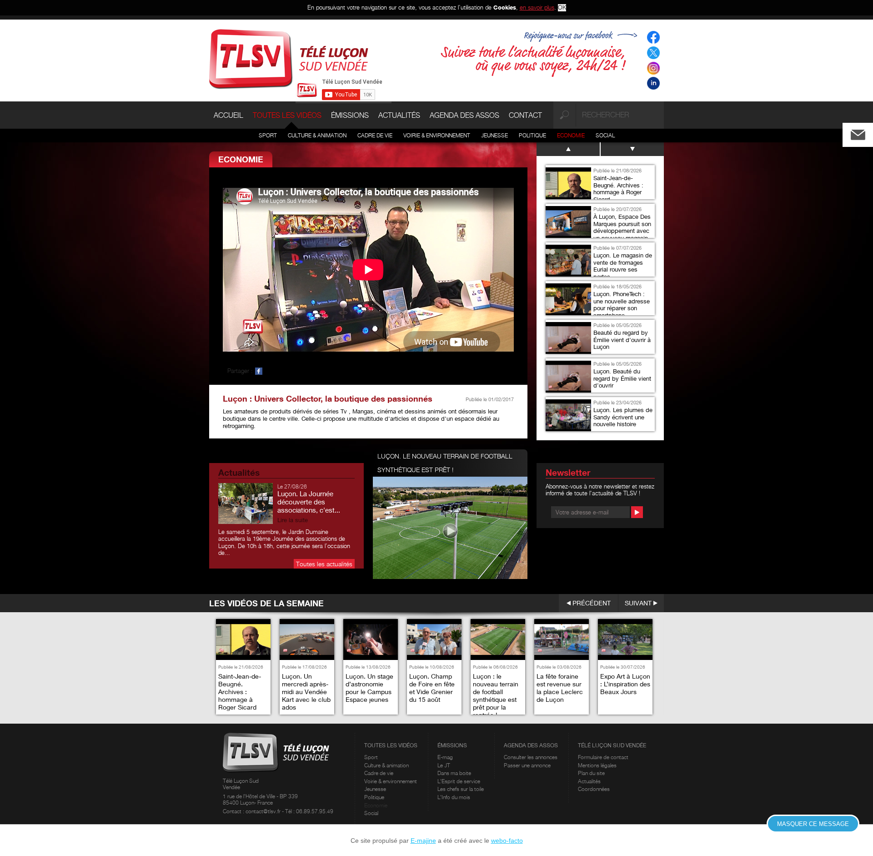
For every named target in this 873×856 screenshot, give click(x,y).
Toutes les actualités (324, 564)
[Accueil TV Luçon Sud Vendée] (288, 58)
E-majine (423, 840)
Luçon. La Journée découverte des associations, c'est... (308, 501)
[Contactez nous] (865, 132)
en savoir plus (537, 7)
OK (562, 7)
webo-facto (507, 840)
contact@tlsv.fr (264, 811)
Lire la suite (292, 520)
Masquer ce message (813, 824)
